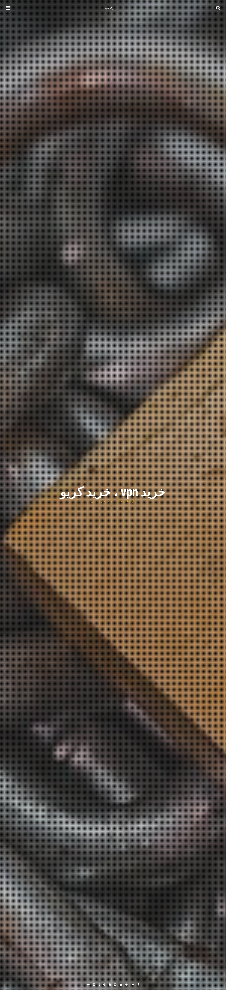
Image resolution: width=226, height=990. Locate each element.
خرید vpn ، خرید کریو (113, 491)
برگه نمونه (109, 8)
